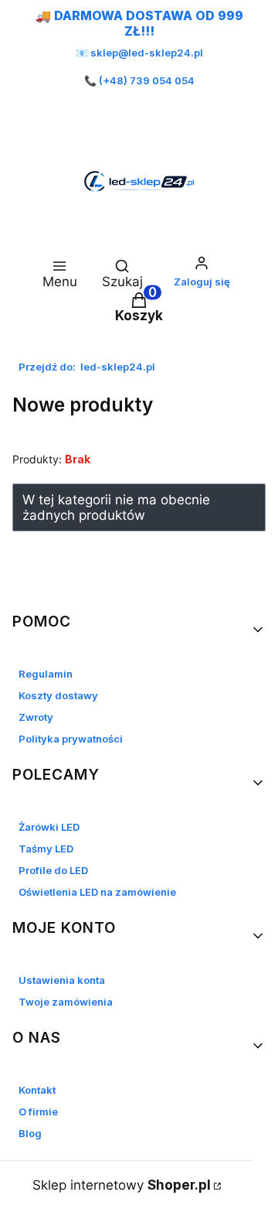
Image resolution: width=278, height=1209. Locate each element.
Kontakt (37, 1090)
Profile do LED (53, 870)
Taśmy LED (46, 848)
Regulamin (46, 674)
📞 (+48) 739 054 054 (139, 80)
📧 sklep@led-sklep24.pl (139, 52)
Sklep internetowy (121, 1185)
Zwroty (36, 717)
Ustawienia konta (62, 980)
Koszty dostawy (58, 695)
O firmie (38, 1111)
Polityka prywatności (71, 739)
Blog (30, 1133)
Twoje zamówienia (66, 1002)
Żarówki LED (49, 827)
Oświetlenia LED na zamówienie (97, 892)
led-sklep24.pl (87, 366)
